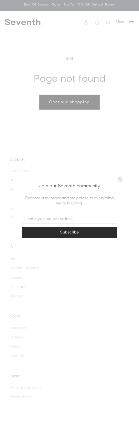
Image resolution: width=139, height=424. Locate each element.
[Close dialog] (120, 179)
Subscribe (69, 232)
